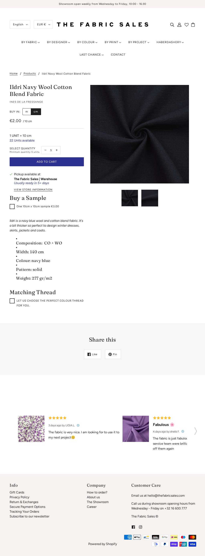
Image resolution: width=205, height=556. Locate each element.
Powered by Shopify (102, 544)
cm (36, 111)
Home (14, 73)
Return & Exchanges (24, 502)
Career (91, 507)
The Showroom (98, 502)
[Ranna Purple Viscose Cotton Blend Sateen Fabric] (136, 429)
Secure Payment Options (27, 507)
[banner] (102, 24)
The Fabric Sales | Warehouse (35, 179)
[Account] (179, 25)
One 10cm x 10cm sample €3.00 (38, 206)
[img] (172, 25)
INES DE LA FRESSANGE (26, 101)
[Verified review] (78, 425)
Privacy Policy (19, 497)
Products (30, 73)
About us (93, 497)
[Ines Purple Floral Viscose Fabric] (31, 429)
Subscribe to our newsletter (29, 516)
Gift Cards (17, 492)
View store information (33, 189)
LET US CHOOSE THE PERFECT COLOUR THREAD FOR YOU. (50, 303)
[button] (195, 429)
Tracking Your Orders (24, 511)
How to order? (97, 492)
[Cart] (193, 25)
